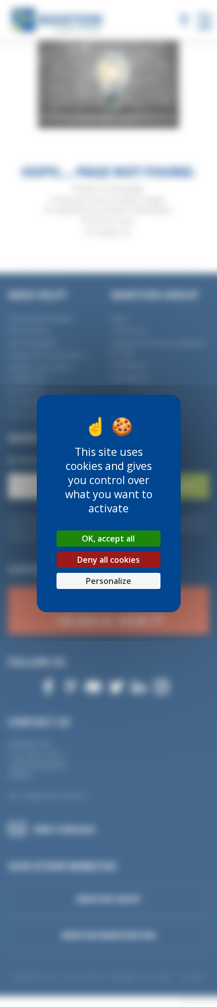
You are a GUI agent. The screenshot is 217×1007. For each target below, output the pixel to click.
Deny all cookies (108, 559)
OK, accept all (108, 538)
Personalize (108, 580)
